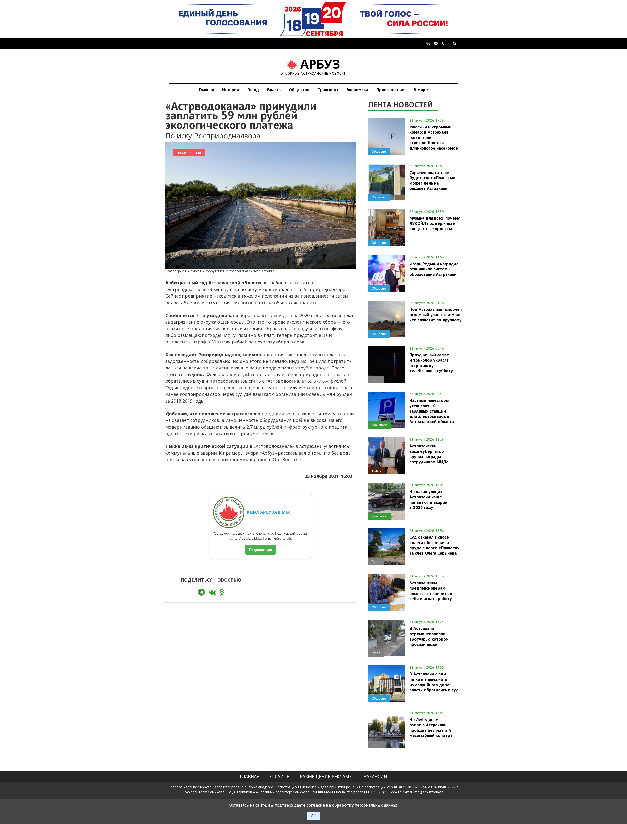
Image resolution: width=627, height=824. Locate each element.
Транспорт (328, 89)
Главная (206, 89)
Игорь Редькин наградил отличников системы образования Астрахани (434, 269)
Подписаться (260, 550)
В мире (421, 89)
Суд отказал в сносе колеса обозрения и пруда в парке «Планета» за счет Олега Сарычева (434, 545)
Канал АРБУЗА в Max (268, 512)
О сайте (279, 776)
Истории (230, 89)
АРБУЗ (313, 66)
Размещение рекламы (326, 776)
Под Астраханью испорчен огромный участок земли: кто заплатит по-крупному (436, 314)
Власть (274, 89)
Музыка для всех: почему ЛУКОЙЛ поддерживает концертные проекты (435, 223)
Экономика (357, 89)
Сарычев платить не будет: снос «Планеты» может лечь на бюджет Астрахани (432, 180)
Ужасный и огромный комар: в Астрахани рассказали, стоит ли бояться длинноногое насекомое (434, 137)
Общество (299, 89)
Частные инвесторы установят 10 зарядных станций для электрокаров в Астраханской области (432, 410)
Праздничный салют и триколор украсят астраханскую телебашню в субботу (431, 362)
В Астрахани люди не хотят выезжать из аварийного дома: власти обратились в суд (434, 681)
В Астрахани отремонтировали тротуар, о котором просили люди (429, 636)
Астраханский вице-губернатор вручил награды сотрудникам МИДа (429, 453)
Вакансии (375, 776)
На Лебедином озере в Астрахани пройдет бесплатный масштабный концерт (431, 727)
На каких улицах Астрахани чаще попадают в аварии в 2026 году (428, 499)
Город (253, 89)
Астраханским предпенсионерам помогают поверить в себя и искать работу (431, 590)
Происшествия (390, 89)
